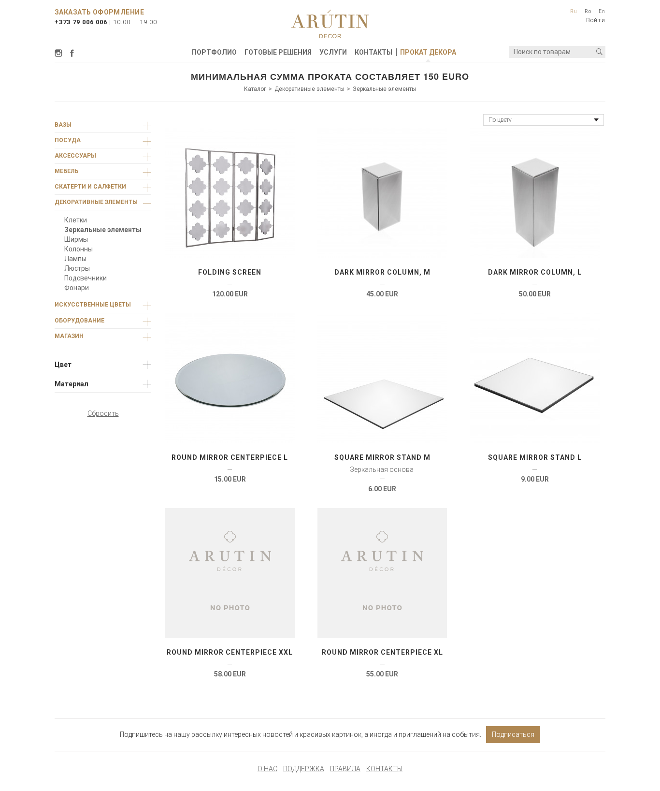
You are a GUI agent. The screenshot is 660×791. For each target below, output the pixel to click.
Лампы (75, 259)
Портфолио (214, 52)
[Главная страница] (330, 24)
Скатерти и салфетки (90, 186)
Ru (573, 11)
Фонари (76, 288)
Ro (588, 11)
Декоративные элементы (309, 89)
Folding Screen (229, 272)
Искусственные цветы (93, 304)
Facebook (72, 53)
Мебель (66, 171)
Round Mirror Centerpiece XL (382, 652)
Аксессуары (75, 155)
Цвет (63, 364)
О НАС (267, 769)
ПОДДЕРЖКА (303, 769)
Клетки (75, 220)
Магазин (69, 336)
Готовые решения (278, 52)
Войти (595, 20)
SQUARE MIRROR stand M (382, 457)
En (602, 11)
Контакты (373, 52)
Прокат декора (428, 52)
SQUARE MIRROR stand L (535, 457)
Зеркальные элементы (384, 89)
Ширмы (76, 239)
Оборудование (79, 320)
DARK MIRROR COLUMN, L (535, 272)
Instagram (60, 53)
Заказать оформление (99, 12)
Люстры (77, 268)
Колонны (78, 249)
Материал (71, 384)
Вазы (63, 124)
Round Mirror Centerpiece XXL (230, 652)
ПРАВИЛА (345, 769)
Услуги (333, 52)
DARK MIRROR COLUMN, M (382, 272)
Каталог (255, 89)
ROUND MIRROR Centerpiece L (230, 457)
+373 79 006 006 (81, 22)
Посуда (68, 140)
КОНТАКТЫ (384, 769)
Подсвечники (85, 278)
